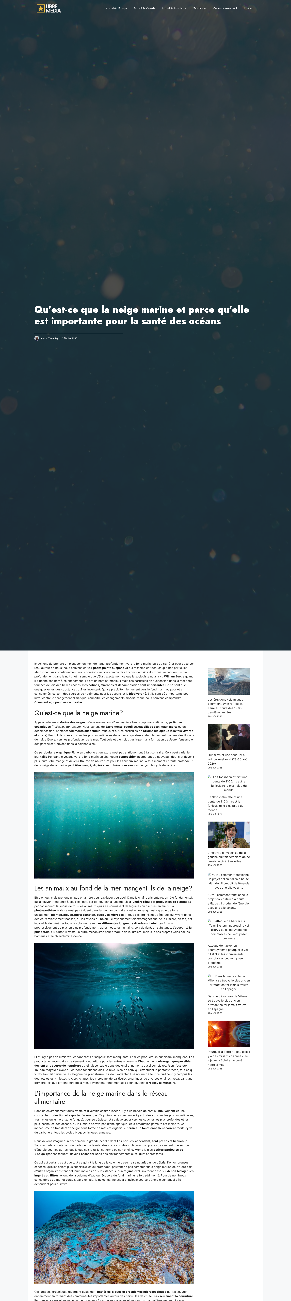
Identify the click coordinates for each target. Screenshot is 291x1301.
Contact (248, 8)
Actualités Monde (172, 8)
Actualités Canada (144, 8)
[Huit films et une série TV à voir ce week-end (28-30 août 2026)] (229, 748)
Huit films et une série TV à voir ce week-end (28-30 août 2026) (228, 759)
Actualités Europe (116, 8)
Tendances (200, 8)
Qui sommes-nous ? (225, 8)
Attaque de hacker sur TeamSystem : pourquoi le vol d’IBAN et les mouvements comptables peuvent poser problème (228, 954)
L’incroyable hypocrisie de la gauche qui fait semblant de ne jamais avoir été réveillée (229, 857)
